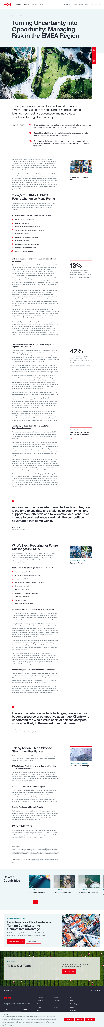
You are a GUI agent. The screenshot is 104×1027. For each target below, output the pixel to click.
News (86, 4)
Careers (75, 4)
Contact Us (67, 4)
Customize (69, 1019)
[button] (16, 941)
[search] (47, 4)
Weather (72, 1007)
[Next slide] (35, 902)
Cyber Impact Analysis (63, 892)
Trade (71, 1001)
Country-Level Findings (79, 765)
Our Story (40, 1001)
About (41, 4)
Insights (34, 4)
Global (97, 4)
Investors (81, 4)
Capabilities (17, 4)
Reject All (79, 1019)
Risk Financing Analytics (88, 892)
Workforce (73, 1010)
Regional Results (77, 563)
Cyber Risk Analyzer (37, 892)
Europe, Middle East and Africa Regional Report (80, 433)
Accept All (90, 1019)
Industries (26, 4)
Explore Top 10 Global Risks (79, 178)
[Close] (101, 1019)
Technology (73, 1004)
